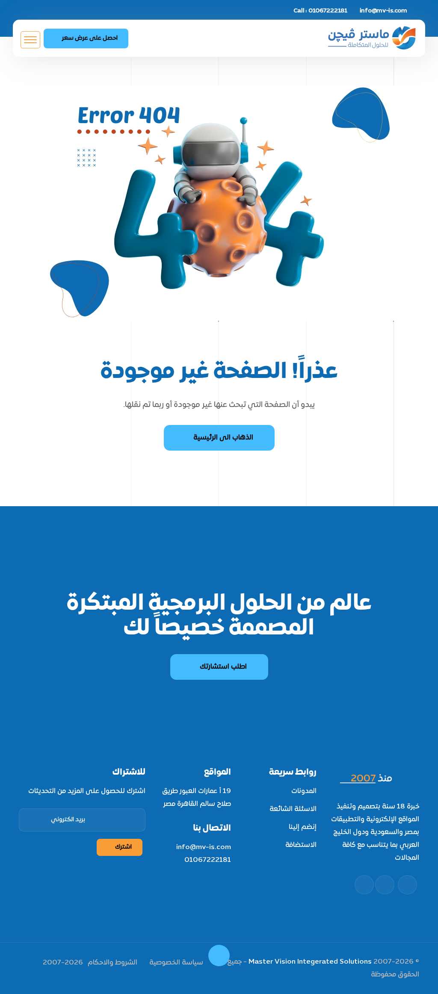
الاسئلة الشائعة (293, 809)
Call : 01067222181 (320, 11)
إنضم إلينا (303, 827)
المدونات (304, 791)
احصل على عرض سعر (90, 38)
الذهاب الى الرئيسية (223, 438)
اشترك (123, 847)
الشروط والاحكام (112, 963)
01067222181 (207, 860)
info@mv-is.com (383, 11)
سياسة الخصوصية (176, 963)
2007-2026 (63, 963)
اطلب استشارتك (223, 667)
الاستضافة (301, 845)
